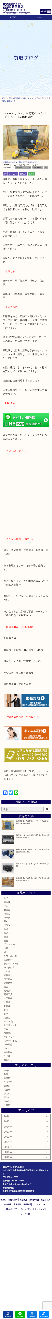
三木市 (7, 1097)
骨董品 (7, 975)
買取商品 (23, 1199)
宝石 (6, 905)
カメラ (7, 932)
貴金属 (7, 901)
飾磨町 (7, 1085)
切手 (6, 951)
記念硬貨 (8, 982)
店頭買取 (8, 1204)
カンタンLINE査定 (20, 1314)
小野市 (7, 1104)
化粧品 (7, 1017)
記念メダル (9, 944)
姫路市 (31, 173)
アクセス (39, 17)
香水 (6, 1013)
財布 (6, 921)
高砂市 (7, 1077)
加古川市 (8, 1101)
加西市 (7, 1093)
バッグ (7, 917)
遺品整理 (27, 1204)
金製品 (7, 909)
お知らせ (8, 1059)
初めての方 (13, 1199)
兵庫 (6, 1074)
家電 (6, 986)
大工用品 (8, 998)
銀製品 (7, 913)
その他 (7, 1055)
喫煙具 (7, 990)
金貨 (6, 940)
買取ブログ (45, 1199)
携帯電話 (8, 1032)
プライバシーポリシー (23, 1209)
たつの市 (8, 1081)
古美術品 (8, 978)
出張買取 (17, 1204)
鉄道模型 (8, 959)
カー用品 (8, 1044)
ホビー (7, 1048)
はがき (7, 971)
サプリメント (10, 1025)
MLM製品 (8, 1021)
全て (5, 173)
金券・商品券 (10, 955)
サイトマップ (40, 1209)
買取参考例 (34, 1199)
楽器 (6, 1009)
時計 (6, 928)
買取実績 (44, 1314)
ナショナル (13, 173)
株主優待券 (9, 967)
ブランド (8, 925)
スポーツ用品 (10, 1040)
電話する (8, 1314)
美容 (6, 1028)
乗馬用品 (8, 1052)
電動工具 (22, 173)
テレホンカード (11, 963)
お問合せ (8, 1209)
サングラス (9, 1036)
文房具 (7, 1002)
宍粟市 (7, 1089)
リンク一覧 (25, 1213)
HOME (13, 17)
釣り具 (7, 1005)
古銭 (6, 948)
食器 (6, 936)
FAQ (44, 1204)
